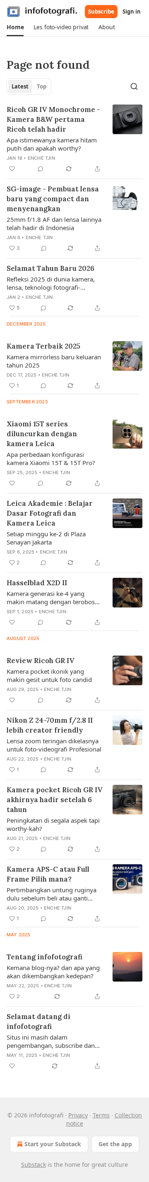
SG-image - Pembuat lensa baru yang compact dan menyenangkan (53, 198)
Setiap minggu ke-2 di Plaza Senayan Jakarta (46, 538)
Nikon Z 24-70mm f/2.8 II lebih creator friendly (50, 725)
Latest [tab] (20, 86)
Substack (33, 1164)
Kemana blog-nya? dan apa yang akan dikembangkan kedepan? (53, 971)
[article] (74, 139)
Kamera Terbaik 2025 (43, 346)
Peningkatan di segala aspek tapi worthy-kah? (53, 824)
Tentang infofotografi (44, 956)
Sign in (132, 11)
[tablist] (29, 86)
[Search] (134, 86)
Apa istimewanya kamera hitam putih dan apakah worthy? (52, 144)
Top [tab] (41, 86)
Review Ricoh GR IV (40, 660)
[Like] (12, 169)
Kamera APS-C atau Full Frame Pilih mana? (48, 874)
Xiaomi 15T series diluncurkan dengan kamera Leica (42, 433)
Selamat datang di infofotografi (38, 1021)
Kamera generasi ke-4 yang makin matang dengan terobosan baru (54, 597)
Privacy (78, 1115)
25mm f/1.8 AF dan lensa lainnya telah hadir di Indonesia (54, 223)
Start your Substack (52, 1144)
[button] (15, 27)
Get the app (115, 1144)
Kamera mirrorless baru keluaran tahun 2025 (54, 361)
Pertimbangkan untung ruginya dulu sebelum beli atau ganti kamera (51, 894)
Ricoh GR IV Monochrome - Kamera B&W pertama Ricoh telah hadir (53, 119)
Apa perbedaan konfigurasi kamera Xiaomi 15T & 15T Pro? (51, 458)
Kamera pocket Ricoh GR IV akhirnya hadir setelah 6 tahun (55, 799)
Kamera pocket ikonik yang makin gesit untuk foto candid (49, 675)
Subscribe (101, 11)
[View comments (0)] (40, 169)
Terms (101, 1115)
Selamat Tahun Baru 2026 (50, 268)
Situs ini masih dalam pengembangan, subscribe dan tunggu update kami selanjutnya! (54, 1041)
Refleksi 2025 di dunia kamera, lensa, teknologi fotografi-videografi (51, 283)
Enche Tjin (41, 158)
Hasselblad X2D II (37, 582)
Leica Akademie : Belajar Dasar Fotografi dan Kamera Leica (50, 513)
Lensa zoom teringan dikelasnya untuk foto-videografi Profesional (54, 745)
